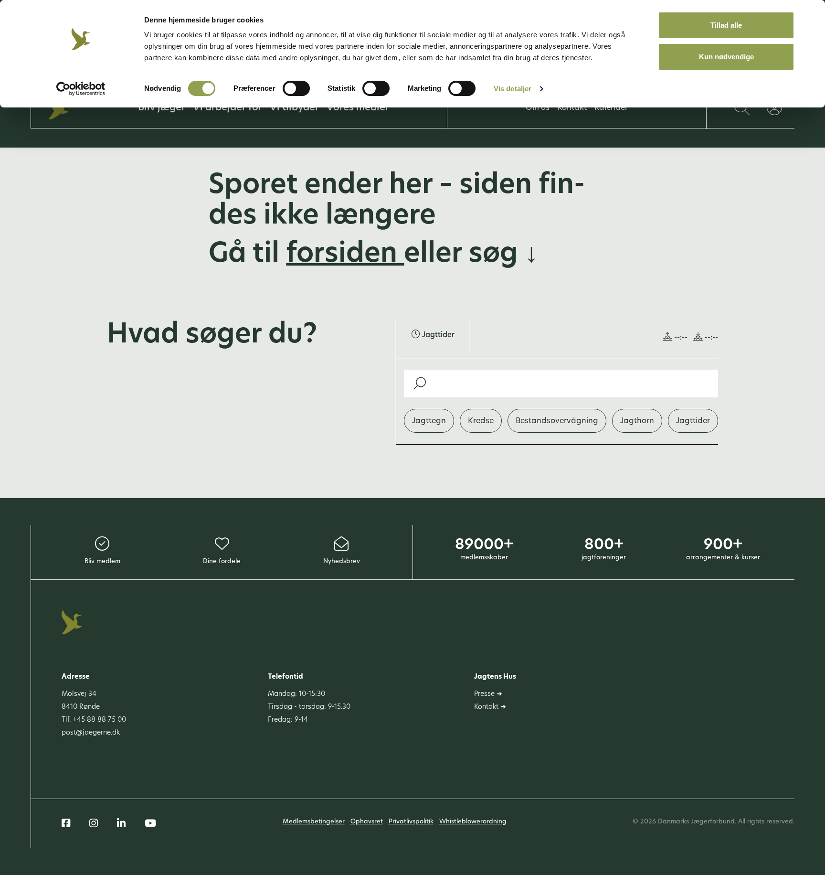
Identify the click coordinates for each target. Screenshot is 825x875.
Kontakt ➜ (490, 707)
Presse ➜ (488, 694)
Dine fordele (222, 561)
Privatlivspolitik (411, 822)
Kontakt (572, 108)
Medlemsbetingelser (314, 822)
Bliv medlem (102, 561)
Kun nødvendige (726, 57)
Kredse (481, 421)
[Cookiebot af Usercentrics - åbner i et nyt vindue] (81, 89)
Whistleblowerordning (473, 822)
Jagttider (693, 421)
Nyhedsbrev (341, 561)
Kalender (611, 108)
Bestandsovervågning (557, 421)
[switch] (296, 88)
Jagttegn (429, 421)
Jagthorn (637, 421)
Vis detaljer (512, 89)
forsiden (345, 255)
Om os (538, 108)
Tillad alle (726, 25)
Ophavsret (366, 822)
